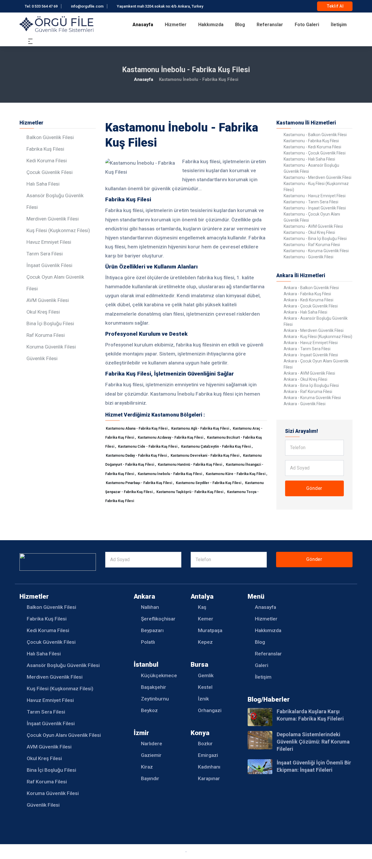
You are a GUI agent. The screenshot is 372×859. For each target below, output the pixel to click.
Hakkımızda (210, 24)
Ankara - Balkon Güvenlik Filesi (311, 287)
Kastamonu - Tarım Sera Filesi (311, 202)
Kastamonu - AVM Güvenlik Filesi (313, 226)
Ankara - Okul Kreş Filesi (305, 379)
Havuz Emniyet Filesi (48, 242)
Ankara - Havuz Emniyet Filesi (311, 342)
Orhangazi (209, 710)
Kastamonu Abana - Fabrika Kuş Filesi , (138, 428)
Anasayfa (143, 24)
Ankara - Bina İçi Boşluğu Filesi (311, 385)
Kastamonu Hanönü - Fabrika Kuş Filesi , (191, 465)
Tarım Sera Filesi (44, 254)
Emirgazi (208, 755)
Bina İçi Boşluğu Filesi (50, 323)
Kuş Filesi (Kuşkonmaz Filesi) (58, 230)
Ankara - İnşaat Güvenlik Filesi (311, 355)
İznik (203, 699)
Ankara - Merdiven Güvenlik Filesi (314, 330)
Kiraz (147, 767)
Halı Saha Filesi (43, 184)
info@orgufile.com (87, 6)
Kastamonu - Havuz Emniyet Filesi (315, 195)
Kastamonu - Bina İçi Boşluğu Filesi (315, 238)
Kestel (205, 687)
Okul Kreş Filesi (43, 312)
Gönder (314, 488)
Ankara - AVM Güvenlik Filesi (309, 373)
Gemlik (206, 675)
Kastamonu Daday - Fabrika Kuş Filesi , (137, 455)
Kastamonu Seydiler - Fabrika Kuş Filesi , (210, 483)
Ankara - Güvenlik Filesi (305, 403)
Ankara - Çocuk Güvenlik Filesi (311, 306)
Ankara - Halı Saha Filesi (305, 312)
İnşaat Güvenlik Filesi (49, 265)
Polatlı (148, 642)
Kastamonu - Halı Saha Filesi (309, 159)
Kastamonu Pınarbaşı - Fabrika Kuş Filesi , (140, 483)
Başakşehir (153, 687)
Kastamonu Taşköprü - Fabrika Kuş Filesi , (191, 492)
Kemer (205, 619)
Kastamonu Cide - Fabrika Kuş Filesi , (149, 446)
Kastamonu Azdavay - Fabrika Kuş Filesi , (172, 437)
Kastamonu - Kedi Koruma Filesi (312, 147)
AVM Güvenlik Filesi (47, 300)
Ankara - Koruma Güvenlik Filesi (312, 397)
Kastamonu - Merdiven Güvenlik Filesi (317, 177)
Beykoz (149, 710)
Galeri (261, 665)
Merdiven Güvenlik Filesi (52, 219)
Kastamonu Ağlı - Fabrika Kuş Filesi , (201, 428)
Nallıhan (150, 607)
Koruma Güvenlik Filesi (51, 347)
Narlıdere (151, 743)
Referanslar (270, 24)
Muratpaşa (210, 630)
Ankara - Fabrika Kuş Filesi (307, 293)
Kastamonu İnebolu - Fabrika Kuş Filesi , (171, 474)
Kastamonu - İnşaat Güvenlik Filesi (315, 208)
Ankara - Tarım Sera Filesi (307, 348)
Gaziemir (151, 755)
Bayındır (150, 778)
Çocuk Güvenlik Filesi (49, 172)
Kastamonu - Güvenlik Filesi (308, 257)
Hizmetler (176, 24)
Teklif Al (335, 6)
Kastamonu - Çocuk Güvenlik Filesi (315, 153)
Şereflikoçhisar (158, 619)
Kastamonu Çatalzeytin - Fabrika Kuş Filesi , (217, 446)
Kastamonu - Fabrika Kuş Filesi (311, 140)
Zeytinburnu (155, 699)
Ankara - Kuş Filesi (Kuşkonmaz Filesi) (318, 336)
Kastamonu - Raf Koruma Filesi (312, 244)
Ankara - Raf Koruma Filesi (308, 391)
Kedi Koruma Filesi (46, 160)
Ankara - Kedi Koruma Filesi (308, 300)
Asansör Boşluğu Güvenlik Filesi (63, 665)
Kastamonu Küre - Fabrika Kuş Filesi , (236, 474)
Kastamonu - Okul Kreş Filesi (309, 232)
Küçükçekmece (159, 675)
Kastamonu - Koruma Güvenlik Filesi (316, 250)
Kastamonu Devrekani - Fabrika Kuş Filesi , (206, 455)
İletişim (339, 24)
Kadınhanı (209, 767)
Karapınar (209, 778)
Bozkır (205, 743)
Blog (240, 24)
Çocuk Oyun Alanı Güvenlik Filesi (64, 735)
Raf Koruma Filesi (45, 335)
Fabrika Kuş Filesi (45, 149)
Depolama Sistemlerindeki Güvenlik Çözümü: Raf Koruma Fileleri (313, 741)
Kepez (205, 642)
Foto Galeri (307, 24)
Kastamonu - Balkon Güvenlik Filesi (315, 134)
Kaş (202, 607)
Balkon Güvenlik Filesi (50, 137)
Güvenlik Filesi (42, 358)
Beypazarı (152, 630)
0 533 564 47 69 (45, 6)
